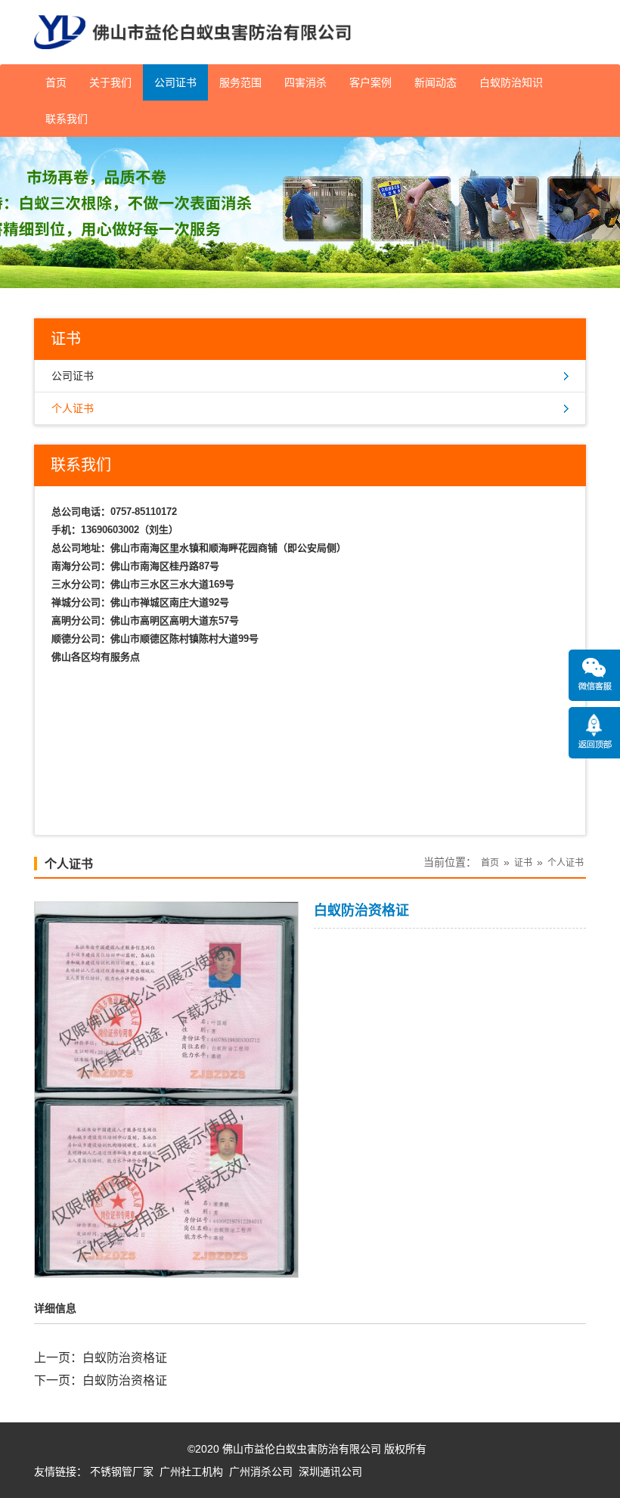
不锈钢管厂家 (121, 1471)
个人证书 (72, 408)
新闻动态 (435, 82)
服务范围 (240, 82)
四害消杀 (305, 82)
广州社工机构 (191, 1471)
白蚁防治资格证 (124, 1357)
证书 (523, 863)
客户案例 (370, 82)
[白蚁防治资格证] (166, 1267)
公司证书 (175, 82)
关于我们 (110, 82)
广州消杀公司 (261, 1471)
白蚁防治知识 (511, 82)
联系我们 (66, 119)
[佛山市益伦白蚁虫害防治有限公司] (192, 58)
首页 (56, 82)
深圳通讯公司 (330, 1471)
